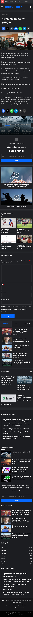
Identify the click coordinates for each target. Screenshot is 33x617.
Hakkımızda (4, 613)
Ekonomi (4, 548)
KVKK (29, 613)
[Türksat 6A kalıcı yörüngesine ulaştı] (6, 454)
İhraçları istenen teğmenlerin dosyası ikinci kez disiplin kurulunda (21, 362)
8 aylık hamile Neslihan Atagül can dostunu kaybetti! (20, 355)
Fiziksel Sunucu (6, 404)
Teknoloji (4, 561)
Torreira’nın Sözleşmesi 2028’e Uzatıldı (7, 246)
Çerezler (25, 613)
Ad (2, 284)
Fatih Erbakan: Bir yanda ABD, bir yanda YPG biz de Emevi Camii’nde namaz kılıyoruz (21, 332)
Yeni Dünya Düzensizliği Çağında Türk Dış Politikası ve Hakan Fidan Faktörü (24, 398)
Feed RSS (24, 600)
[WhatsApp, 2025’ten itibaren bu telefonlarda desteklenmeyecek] (6, 478)
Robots (19, 600)
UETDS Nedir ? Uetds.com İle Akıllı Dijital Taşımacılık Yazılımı (16, 128)
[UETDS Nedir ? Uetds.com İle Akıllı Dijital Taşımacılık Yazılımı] (24, 380)
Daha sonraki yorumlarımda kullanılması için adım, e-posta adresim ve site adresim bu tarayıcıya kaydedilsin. (16, 309)
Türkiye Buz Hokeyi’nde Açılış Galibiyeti (6, 230)
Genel (7, 124)
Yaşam (4, 564)
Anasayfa (5, 14)
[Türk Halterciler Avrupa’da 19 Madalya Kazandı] (24, 239)
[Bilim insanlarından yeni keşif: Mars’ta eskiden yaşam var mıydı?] (6, 462)
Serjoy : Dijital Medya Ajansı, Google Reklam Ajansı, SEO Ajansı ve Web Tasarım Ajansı (8, 380)
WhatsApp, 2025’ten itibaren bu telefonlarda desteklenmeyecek (21, 478)
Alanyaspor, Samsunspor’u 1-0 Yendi (23, 230)
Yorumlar (27, 324)
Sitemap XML (6, 600)
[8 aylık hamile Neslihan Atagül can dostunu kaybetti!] (7, 355)
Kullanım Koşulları (13, 615)
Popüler (5, 324)
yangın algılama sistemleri (16, 607)
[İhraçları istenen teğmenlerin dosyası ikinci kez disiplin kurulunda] (7, 362)
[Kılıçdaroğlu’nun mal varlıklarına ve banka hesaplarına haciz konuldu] (7, 340)
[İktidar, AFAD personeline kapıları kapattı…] (7, 348)
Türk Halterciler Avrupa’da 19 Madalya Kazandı (24, 246)
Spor (3, 558)
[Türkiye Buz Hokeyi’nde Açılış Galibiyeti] (8, 223)
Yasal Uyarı (22, 615)
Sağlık (4, 556)
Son (16, 324)
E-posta (4, 292)
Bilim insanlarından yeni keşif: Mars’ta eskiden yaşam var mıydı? (21, 461)
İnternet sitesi (5, 299)
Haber (4, 553)
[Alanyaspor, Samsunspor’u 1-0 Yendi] (24, 223)
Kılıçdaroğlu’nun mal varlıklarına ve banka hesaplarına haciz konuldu (21, 339)
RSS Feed (13, 600)
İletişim (10, 613)
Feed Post (18, 602)
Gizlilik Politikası (17, 613)
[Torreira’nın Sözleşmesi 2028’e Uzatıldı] (8, 239)
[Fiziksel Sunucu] (8, 398)
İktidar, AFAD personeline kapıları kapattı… (21, 346)
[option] (16, 125)
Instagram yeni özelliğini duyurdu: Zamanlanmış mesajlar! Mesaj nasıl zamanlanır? (20, 470)
